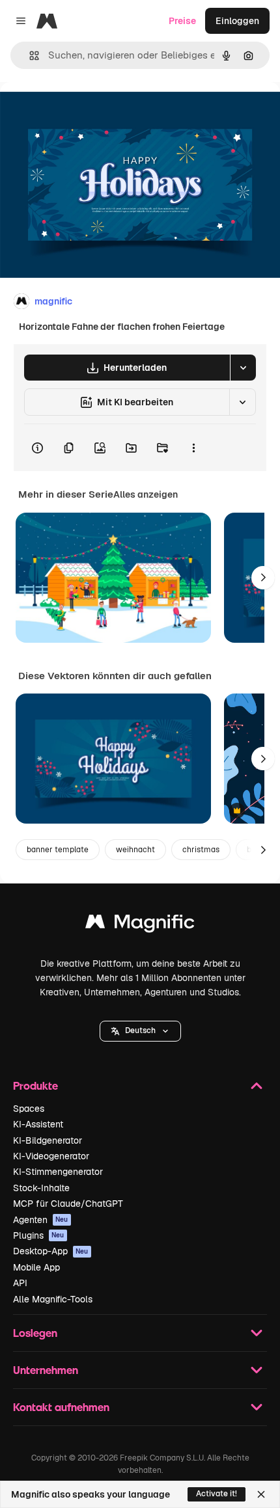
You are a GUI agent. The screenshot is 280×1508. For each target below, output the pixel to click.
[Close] (261, 1494)
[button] (140, 1031)
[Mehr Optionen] (193, 448)
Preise (182, 21)
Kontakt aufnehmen (61, 1407)
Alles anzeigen (145, 494)
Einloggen (237, 21)
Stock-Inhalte (41, 1188)
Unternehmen (45, 1370)
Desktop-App (51, 1251)
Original (83, 111)
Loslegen (35, 1333)
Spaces (28, 1108)
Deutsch (140, 1030)
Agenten (40, 1220)
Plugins (38, 1235)
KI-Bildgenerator (47, 1140)
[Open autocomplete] (29, 56)
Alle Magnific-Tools (52, 1299)
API (20, 1283)
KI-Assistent (38, 1124)
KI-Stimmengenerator (58, 1172)
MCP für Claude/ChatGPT (68, 1203)
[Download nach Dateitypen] (243, 368)
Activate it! (216, 1493)
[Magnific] (140, 925)
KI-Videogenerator (51, 1156)
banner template (58, 849)
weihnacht (135, 849)
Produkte (35, 1085)
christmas (200, 849)
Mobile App (36, 1267)
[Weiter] (263, 578)
